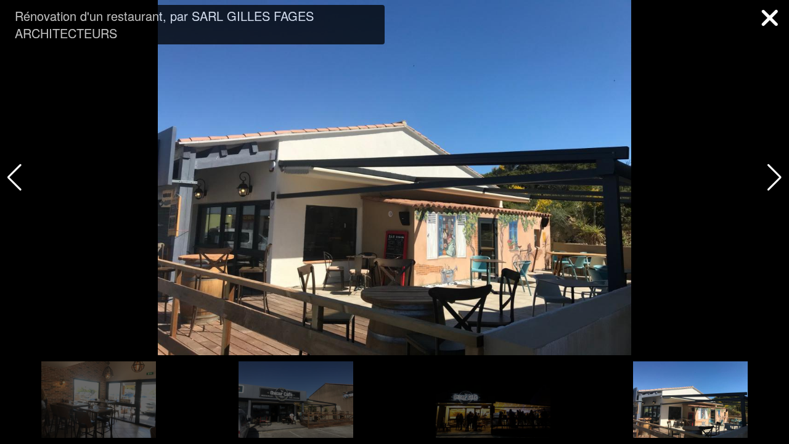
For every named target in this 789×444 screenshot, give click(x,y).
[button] (774, 177)
